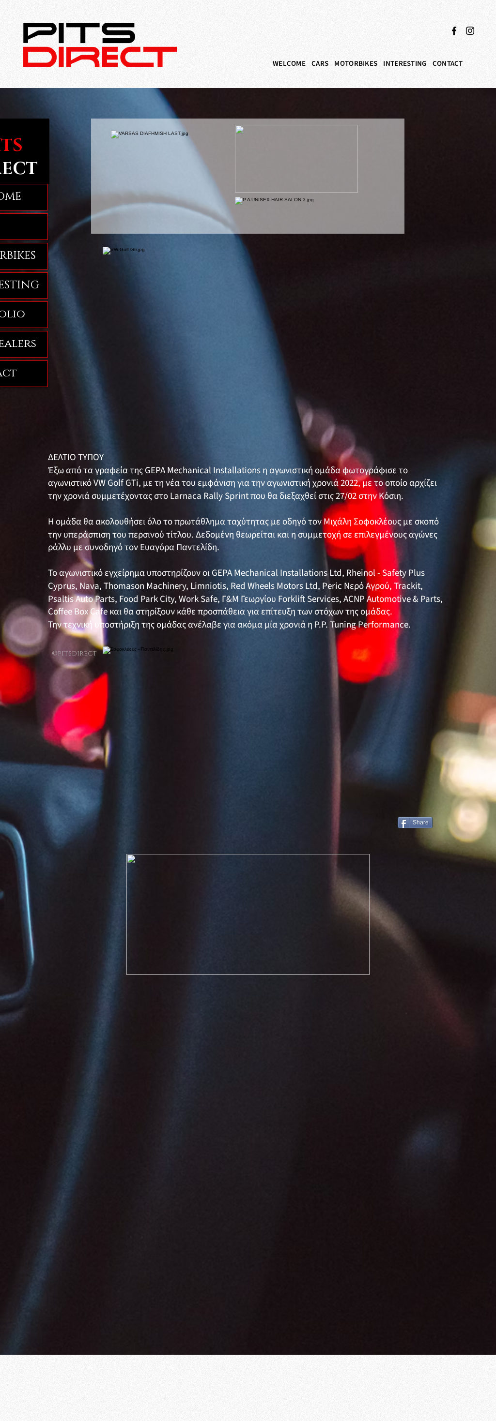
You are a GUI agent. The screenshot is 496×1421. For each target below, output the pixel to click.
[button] (320, 64)
